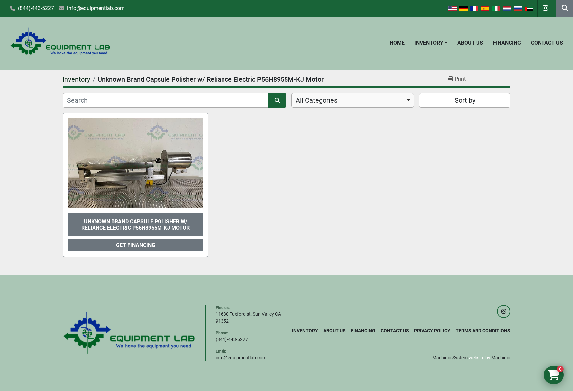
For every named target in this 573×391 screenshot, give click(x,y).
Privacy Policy (432, 330)
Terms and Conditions (483, 330)
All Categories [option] (316, 100)
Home (397, 43)
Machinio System (450, 357)
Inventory (428, 43)
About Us (470, 43)
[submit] (277, 100)
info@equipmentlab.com (96, 8)
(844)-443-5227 (36, 8)
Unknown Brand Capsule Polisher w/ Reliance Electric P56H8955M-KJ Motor (135, 224)
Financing (507, 43)
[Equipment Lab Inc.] (129, 332)
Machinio (500, 357)
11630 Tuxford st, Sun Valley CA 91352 (248, 317)
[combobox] (352, 100)
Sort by (465, 100)
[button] (430, 43)
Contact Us (547, 43)
